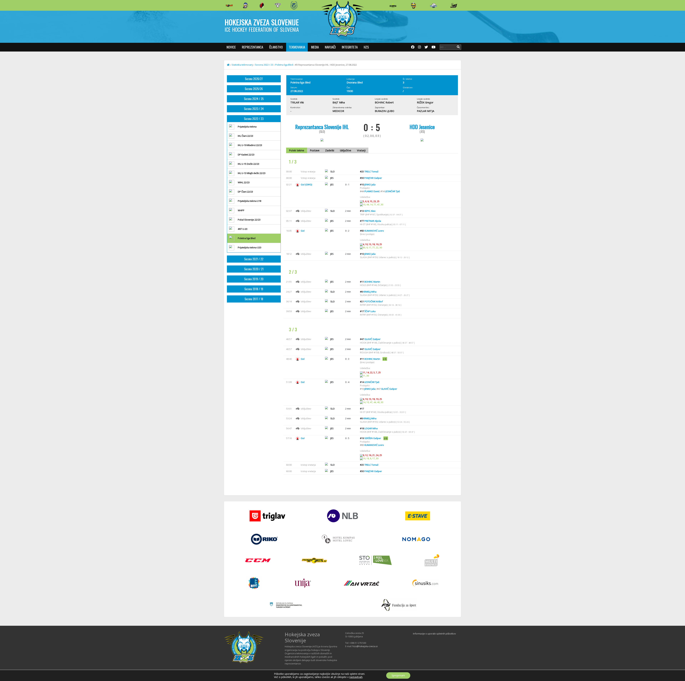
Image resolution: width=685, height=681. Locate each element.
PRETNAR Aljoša (372, 220)
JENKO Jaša (370, 184)
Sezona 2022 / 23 (264, 64)
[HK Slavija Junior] (413, 5)
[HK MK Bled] (245, 5)
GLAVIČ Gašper (372, 339)
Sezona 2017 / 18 (254, 299)
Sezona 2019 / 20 (253, 279)
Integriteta (350, 47)
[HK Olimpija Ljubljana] (393, 5)
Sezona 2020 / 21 (253, 269)
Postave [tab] (314, 150)
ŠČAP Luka (370, 311)
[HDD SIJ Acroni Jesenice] (261, 5)
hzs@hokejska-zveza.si (365, 646)
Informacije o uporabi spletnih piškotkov (434, 633)
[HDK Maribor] (277, 5)
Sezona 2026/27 (254, 79)
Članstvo (276, 47)
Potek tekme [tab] (296, 150)
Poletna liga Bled (284, 64)
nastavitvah (355, 677)
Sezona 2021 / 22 (253, 259)
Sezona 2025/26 (254, 89)
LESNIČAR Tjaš (392, 191)
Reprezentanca (252, 47)
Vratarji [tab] (361, 150)
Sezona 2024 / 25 (254, 99)
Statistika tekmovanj (242, 64)
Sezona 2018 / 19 (253, 289)
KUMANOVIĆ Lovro (374, 230)
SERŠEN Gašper (372, 438)
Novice (231, 47)
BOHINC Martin (372, 281)
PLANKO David (371, 191)
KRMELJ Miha (369, 291)
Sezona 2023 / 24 (254, 109)
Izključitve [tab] (345, 150)
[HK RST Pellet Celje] (294, 5)
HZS (366, 47)
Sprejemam (398, 675)
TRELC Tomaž (371, 171)
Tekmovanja (297, 47)
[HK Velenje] (453, 5)
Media (315, 47)
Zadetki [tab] (329, 150)
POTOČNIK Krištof (373, 301)
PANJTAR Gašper (373, 178)
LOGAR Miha (371, 428)
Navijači (330, 47)
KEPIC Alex (370, 211)
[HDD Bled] (229, 5)
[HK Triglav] (433, 5)
